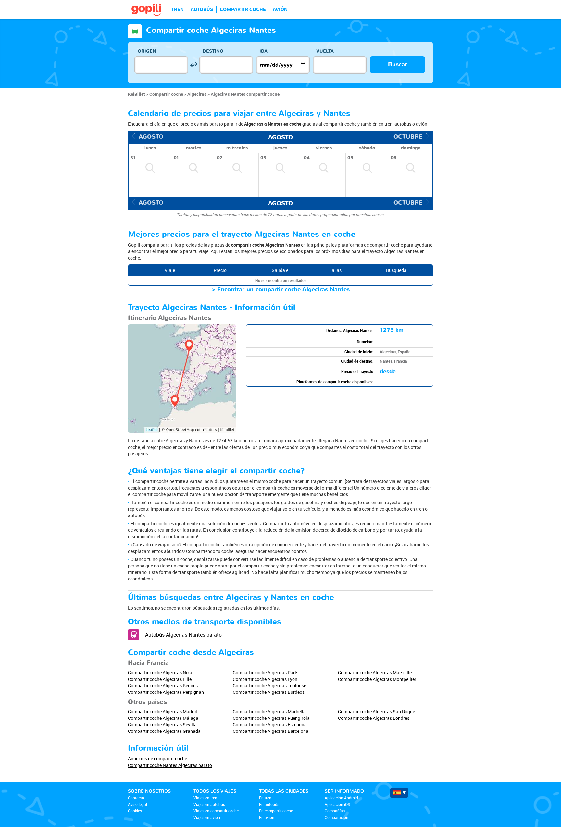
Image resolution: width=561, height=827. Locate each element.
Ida (263, 51)
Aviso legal (137, 804)
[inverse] (193, 64)
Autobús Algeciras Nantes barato (183, 634)
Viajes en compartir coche (216, 810)
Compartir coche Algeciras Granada (164, 731)
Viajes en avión (206, 817)
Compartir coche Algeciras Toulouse (269, 685)
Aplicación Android (341, 797)
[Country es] (399, 793)
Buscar (397, 64)
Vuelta (325, 51)
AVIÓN (280, 9)
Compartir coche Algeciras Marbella (269, 711)
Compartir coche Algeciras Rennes (163, 685)
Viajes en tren (205, 797)
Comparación (336, 817)
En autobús (269, 804)
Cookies (135, 810)
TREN (177, 9)
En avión (266, 817)
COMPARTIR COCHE (243, 9)
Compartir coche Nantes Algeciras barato (170, 765)
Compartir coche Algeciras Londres (373, 718)
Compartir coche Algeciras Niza (160, 672)
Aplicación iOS (337, 804)
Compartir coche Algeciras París (265, 672)
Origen (147, 51)
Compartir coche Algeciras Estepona (270, 724)
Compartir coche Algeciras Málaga (163, 718)
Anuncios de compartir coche (157, 759)
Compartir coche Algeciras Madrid (162, 711)
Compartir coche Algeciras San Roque (376, 711)
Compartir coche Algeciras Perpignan (166, 692)
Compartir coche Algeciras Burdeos (269, 692)
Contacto (136, 797)
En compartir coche (276, 810)
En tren (265, 797)
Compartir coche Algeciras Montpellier (377, 679)
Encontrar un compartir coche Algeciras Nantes (283, 290)
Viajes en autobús (209, 804)
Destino (213, 51)
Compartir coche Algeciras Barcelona (270, 731)
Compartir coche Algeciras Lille (160, 679)
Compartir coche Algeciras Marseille (375, 672)
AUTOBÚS (202, 9)
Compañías (335, 810)
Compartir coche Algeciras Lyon (265, 679)
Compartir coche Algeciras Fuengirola (271, 718)
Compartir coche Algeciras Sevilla (162, 724)
